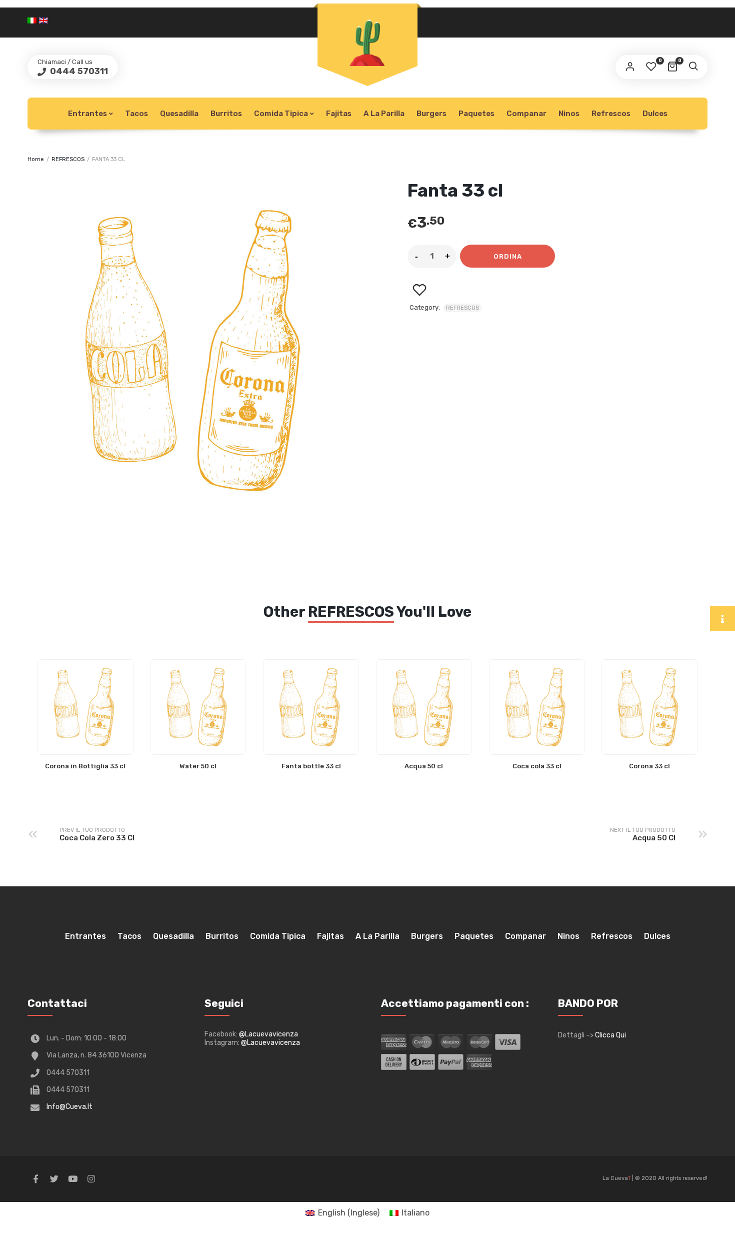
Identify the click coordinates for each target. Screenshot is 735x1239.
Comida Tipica (281, 113)
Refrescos (611, 113)
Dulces (655, 113)
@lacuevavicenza (268, 1034)
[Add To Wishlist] (419, 290)
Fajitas (339, 113)
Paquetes (476, 113)
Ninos (569, 113)
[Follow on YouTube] (72, 1179)
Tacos (136, 113)
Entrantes (87, 113)
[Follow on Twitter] (54, 1179)
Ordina (508, 256)
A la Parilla (384, 113)
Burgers (431, 113)
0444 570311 (78, 71)
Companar (526, 113)
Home (36, 159)
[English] (44, 20)
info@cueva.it (69, 1106)
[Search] (693, 67)
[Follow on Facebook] (36, 1179)
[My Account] (630, 67)
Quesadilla (179, 113)
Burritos (226, 113)
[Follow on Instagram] (91, 1179)
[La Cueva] (367, 38)
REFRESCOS (68, 159)
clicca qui (610, 1035)
